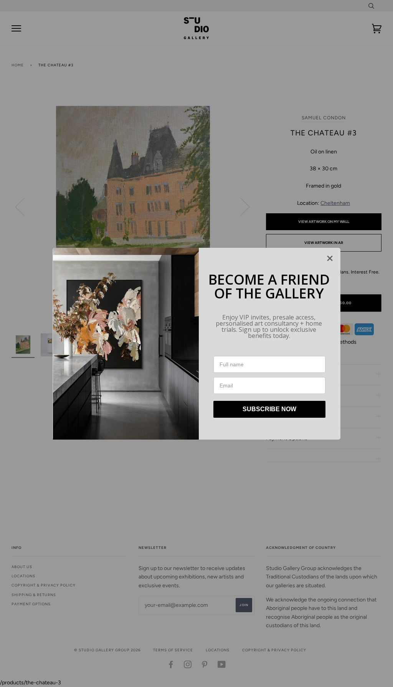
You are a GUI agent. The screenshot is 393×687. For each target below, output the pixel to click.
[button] (330, 258)
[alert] (196, 344)
